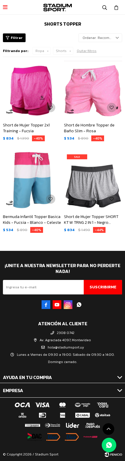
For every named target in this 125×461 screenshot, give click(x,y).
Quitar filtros (87, 50)
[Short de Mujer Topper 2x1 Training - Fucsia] (32, 89)
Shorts (61, 50)
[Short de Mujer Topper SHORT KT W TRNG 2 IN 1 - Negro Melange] (93, 180)
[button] (104, 7)
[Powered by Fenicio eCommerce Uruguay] (113, 454)
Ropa (39, 50)
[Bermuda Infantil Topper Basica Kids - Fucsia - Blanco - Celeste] (32, 180)
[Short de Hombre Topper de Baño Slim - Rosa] (93, 89)
